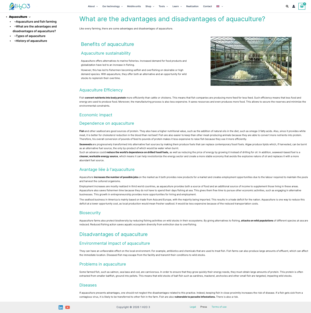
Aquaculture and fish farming (36, 21)
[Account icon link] (293, 6)
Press (203, 306)
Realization (192, 6)
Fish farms (232, 250)
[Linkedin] (60, 307)
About (91, 6)
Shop (148, 6)
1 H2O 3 (36, 6)
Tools (162, 6)
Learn (176, 6)
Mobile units (134, 6)
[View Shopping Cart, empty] (301, 6)
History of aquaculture (31, 40)
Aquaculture (18, 16)
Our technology (111, 6)
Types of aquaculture (31, 36)
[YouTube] (67, 307)
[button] (96, 6)
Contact (207, 6)
